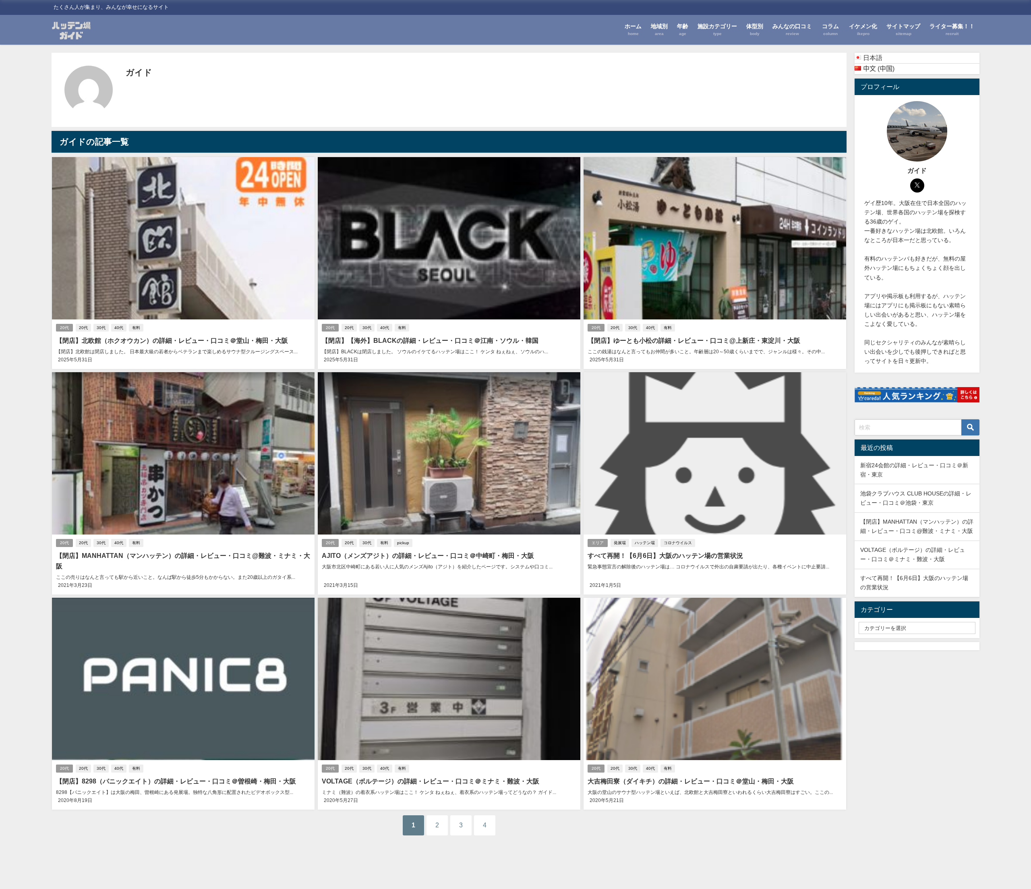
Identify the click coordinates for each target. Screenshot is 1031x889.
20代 (64, 327)
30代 (101, 327)
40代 (118, 327)
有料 (136, 327)
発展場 (620, 543)
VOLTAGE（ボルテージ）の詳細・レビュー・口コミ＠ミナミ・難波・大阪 (430, 781)
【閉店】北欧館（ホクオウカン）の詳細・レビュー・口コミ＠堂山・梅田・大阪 (172, 340)
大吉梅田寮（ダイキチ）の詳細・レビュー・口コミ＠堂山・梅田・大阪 (691, 781)
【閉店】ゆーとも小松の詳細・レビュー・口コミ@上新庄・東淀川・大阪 (694, 340)
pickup (403, 543)
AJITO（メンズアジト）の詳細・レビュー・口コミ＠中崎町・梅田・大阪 (428, 555)
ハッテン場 (645, 543)
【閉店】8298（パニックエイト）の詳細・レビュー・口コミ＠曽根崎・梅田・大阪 (176, 781)
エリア (598, 543)
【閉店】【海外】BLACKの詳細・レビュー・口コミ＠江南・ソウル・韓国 (430, 340)
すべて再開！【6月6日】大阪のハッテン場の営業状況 (665, 555)
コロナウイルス (678, 543)
